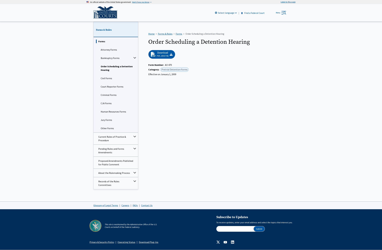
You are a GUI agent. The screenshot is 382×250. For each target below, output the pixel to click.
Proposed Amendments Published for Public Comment (115, 162)
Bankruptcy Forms (110, 58)
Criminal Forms (109, 94)
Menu (278, 12)
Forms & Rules (104, 30)
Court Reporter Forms (112, 86)
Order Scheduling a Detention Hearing (117, 68)
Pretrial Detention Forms (174, 69)
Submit (259, 229)
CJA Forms (106, 103)
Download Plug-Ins (148, 242)
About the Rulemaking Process (114, 172)
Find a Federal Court (254, 12)
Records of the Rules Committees (108, 183)
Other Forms (107, 128)
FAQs (135, 205)
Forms (101, 41)
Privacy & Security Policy (102, 242)
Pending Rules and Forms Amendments (111, 150)
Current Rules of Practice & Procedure (112, 138)
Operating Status (126, 242)
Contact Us (147, 205)
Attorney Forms (109, 49)
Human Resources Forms (113, 111)
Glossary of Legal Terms (105, 205)
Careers (125, 205)
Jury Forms (106, 119)
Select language (226, 12)
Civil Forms (106, 78)
